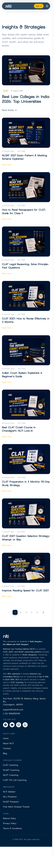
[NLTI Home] (9, 6)
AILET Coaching (10, 775)
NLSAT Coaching (11, 770)
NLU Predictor (10, 796)
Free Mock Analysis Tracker (16, 806)
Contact (7, 748)
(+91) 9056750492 (11, 713)
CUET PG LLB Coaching (14, 780)
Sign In (39, 6)
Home (6, 738)
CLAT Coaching (10, 765)
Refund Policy (9, 818)
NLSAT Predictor (11, 801)
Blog (5, 753)
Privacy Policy (9, 823)
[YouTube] (12, 724)
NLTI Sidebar (9, 791)
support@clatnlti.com (13, 709)
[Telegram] (5, 724)
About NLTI (8, 743)
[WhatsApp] (25, 724)
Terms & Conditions (12, 828)
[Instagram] (18, 724)
